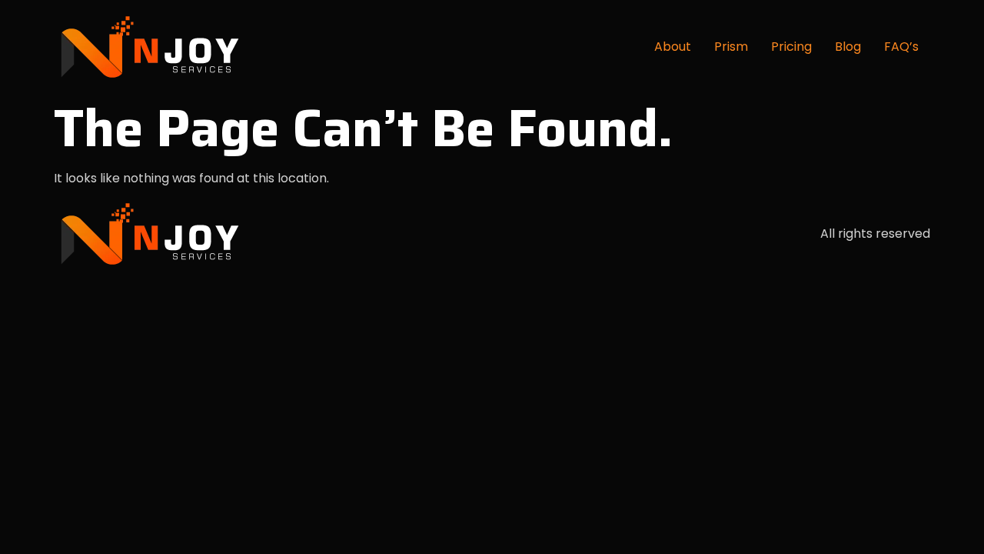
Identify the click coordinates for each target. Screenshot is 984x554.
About (672, 46)
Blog (848, 46)
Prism (731, 46)
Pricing (791, 46)
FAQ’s (901, 46)
